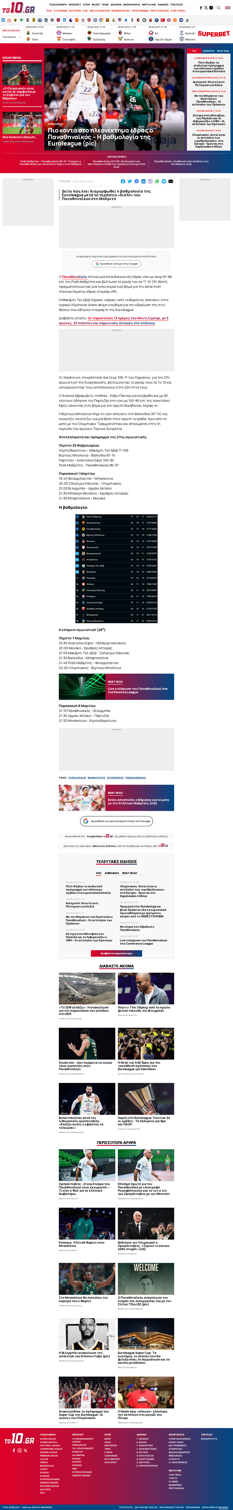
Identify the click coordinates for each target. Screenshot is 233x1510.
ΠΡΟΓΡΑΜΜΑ (140, 10)
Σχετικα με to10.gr (146, 1507)
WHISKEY (223, 1507)
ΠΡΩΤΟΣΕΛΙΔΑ (159, 10)
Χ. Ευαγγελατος (145, 1455)
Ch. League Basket (83, 1448)
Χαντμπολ (110, 1445)
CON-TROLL (178, 10)
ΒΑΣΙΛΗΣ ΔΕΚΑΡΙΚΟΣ (179, 1452)
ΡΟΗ (49, 10)
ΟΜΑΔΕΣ (163, 4)
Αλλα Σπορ (110, 1462)
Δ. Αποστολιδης (145, 1459)
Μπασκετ (78, 1434)
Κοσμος (44, 1476)
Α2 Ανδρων (78, 1455)
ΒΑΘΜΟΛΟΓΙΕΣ (120, 10)
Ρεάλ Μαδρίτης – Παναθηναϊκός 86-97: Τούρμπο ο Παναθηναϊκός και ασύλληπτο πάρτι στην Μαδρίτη (51, 163)
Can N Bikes (111, 1455)
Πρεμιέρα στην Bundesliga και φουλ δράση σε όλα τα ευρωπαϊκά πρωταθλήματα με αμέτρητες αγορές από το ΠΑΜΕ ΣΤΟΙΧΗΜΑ (143, 911)
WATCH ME (149, 4)
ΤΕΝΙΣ (105, 4)
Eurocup (77, 1451)
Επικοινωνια (193, 1507)
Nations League (49, 1486)
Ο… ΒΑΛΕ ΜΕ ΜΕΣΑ (178, 1462)
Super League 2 (48, 1442)
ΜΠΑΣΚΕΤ (75, 4)
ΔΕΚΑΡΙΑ (116, 4)
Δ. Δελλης (142, 1442)
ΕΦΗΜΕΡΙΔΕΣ (175, 1485)
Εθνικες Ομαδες (49, 1482)
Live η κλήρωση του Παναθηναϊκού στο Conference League (143, 941)
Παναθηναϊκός (75, 276)
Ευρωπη (44, 1472)
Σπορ (107, 1434)
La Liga (44, 1459)
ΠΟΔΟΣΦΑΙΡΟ (58, 4)
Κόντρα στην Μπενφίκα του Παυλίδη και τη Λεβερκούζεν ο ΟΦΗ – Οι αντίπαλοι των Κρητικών (208, 120)
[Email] (171, 181)
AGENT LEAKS (176, 1442)
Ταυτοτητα (126, 1507)
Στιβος (108, 1452)
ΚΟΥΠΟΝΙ (75, 10)
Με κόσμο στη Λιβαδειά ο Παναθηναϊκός (137, 928)
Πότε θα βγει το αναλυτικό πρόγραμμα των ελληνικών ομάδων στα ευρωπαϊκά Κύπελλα (208, 67)
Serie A (44, 1462)
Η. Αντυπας (143, 1462)
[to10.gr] (19, 8)
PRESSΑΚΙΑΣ (175, 1455)
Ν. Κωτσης (142, 1452)
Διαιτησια (45, 1489)
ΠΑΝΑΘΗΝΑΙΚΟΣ (135, 777)
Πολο (107, 1442)
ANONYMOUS (131, 4)
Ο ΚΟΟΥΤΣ (174, 1459)
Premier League (49, 1455)
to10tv (173, 1478)
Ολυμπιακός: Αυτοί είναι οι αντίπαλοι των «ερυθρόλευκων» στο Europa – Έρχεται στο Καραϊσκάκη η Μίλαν (208, 140)
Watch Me (175, 1470)
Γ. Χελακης (143, 1438)
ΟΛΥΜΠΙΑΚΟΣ (115, 777)
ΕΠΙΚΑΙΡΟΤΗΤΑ (209, 1438)
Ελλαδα (76, 1458)
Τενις (107, 1448)
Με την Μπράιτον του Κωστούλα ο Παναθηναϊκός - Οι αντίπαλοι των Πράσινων (208, 100)
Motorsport (112, 1459)
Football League (50, 1445)
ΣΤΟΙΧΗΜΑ (60, 10)
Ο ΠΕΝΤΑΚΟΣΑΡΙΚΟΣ (180, 1438)
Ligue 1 (44, 1469)
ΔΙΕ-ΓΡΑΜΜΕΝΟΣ (177, 1445)
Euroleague (79, 1445)
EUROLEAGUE (77, 777)
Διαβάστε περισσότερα (116, 953)
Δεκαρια (141, 1434)
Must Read (129, 873)
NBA (74, 1468)
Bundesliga (47, 1465)
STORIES (173, 1481)
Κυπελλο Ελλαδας (50, 1479)
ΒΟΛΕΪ (96, 4)
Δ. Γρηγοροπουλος (147, 1465)
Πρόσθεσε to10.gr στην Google (119, 263)
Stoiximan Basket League (83, 1440)
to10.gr (64, 181)
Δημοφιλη (112, 873)
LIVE (85, 10)
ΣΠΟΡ (86, 4)
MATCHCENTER (100, 10)
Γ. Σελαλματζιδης (147, 1448)
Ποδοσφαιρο (48, 1434)
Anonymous (176, 1434)
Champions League (51, 1448)
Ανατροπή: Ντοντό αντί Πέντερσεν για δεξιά (209, 83)
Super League (48, 1438)
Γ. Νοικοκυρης (145, 1445)
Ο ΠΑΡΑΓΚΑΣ (175, 1448)
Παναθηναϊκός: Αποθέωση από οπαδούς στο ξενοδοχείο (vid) (181, 163)
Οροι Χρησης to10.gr (171, 1507)
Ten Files (206, 1434)
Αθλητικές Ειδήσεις (104, 846)
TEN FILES (176, 4)
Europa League (48, 1452)
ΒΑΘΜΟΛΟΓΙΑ (96, 777)
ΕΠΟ (42, 1492)
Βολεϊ (107, 1438)
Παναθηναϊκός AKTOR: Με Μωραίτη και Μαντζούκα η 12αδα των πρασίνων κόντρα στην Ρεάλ (116, 164)
